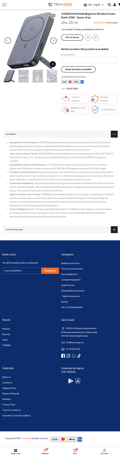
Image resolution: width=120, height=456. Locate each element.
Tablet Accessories (70, 296)
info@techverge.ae (75, 342)
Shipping (78, 29)
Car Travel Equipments (71, 307)
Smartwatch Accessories (73, 291)
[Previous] (8, 40)
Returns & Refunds (10, 393)
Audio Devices (68, 285)
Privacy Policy (8, 404)
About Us (6, 377)
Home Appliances (69, 274)
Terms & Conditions (11, 410)
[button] (100, 22)
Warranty (6, 399)
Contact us (7, 382)
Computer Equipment (71, 280)
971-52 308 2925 (73, 349)
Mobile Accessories (70, 263)
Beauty (64, 302)
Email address (68, 55)
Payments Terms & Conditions (16, 415)
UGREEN (6, 345)
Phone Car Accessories (72, 269)
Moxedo (6, 334)
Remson (6, 329)
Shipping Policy (9, 388)
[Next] (53, 40)
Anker (5, 340)
